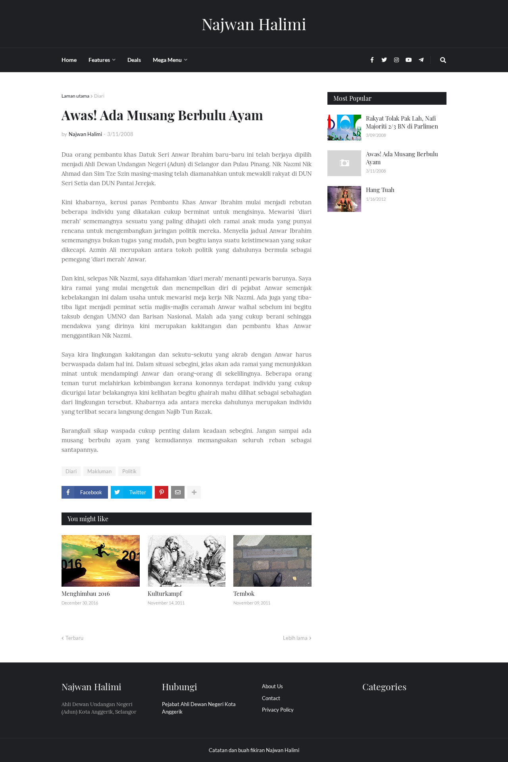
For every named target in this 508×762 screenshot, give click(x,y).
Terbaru (74, 638)
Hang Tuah (380, 190)
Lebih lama (295, 638)
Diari (99, 96)
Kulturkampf (165, 593)
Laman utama (75, 96)
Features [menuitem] (99, 59)
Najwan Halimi (254, 23)
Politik (129, 471)
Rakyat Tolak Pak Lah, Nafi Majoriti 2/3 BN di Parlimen (402, 122)
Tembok (243, 593)
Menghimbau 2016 (86, 593)
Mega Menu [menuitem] (167, 59)
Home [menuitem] (69, 59)
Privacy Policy (278, 709)
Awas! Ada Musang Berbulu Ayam (402, 158)
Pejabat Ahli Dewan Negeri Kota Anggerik (199, 708)
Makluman (99, 471)
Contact (271, 698)
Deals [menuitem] (134, 59)
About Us (272, 686)
